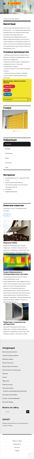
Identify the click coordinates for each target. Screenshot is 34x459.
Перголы (5, 373)
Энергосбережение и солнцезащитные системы (15, 273)
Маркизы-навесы (7, 359)
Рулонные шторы (7, 388)
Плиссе (4, 377)
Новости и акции (17, 441)
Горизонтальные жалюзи (10, 355)
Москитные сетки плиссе (10, 366)
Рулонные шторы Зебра (9, 395)
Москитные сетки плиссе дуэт (11, 370)
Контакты (17, 447)
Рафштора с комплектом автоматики (14, 323)
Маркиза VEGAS (10, 243)
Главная (17, 450)
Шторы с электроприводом (11, 398)
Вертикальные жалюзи (9, 352)
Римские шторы (7, 384)
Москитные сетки (7, 363)
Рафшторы (5, 381)
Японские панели (7, 402)
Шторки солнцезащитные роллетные (15, 391)
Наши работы (17, 444)
